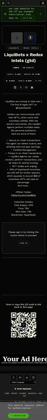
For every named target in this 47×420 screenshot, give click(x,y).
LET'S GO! (28, 18)
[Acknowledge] (40, 14)
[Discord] (26, 87)
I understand (18, 415)
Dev (24, 396)
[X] (20, 87)
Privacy (14, 393)
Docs (40, 393)
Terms (7, 393)
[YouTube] (33, 377)
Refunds (22, 393)
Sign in (23, 243)
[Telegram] (27, 377)
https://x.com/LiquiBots (23, 195)
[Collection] (32, 87)
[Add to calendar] (15, 87)
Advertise (32, 393)
